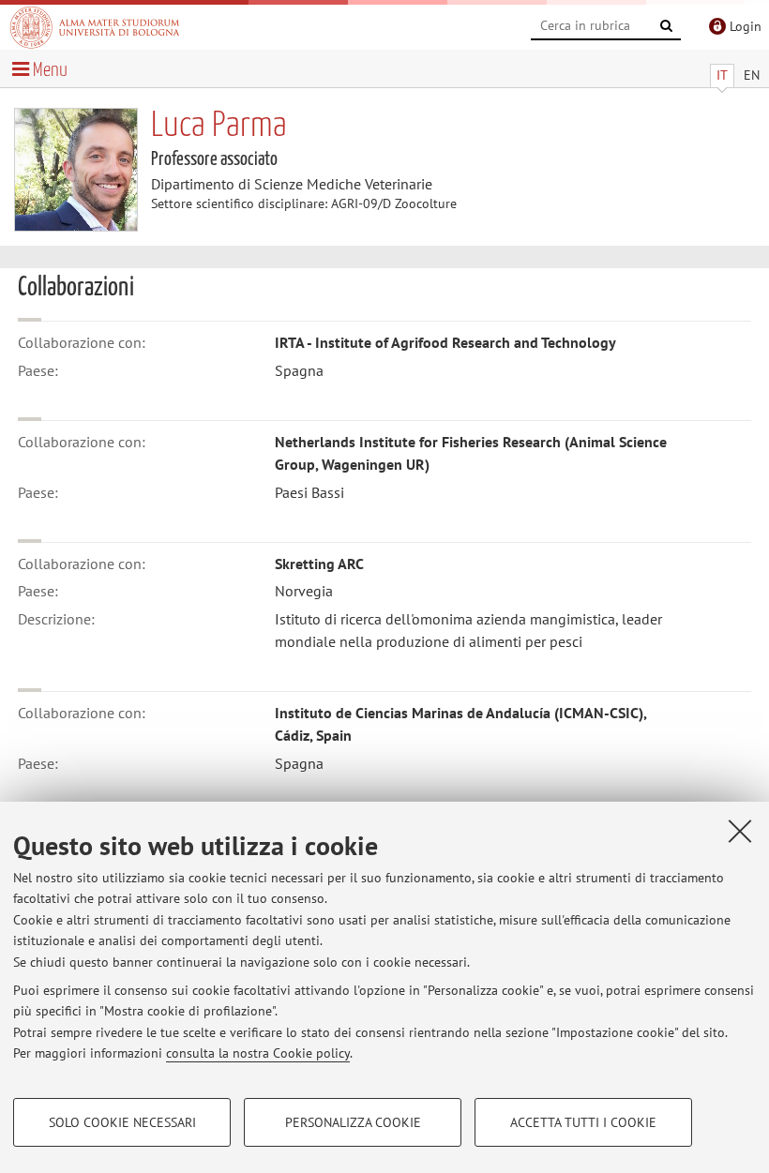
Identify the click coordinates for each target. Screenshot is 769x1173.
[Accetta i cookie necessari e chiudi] (740, 831)
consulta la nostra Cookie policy (258, 1053)
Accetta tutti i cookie (583, 1122)
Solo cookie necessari (122, 1122)
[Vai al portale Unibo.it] (94, 27)
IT (722, 75)
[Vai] (667, 26)
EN (752, 75)
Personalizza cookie (353, 1122)
